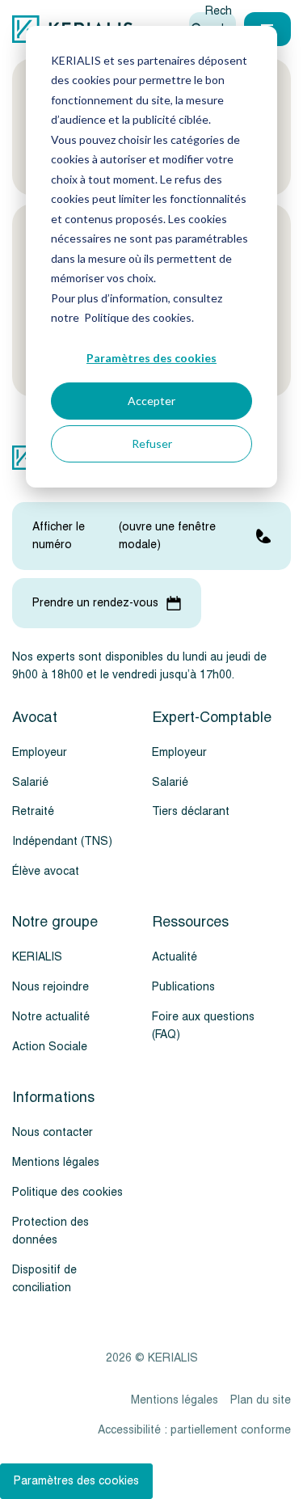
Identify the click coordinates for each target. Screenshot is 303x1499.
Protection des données (50, 1231)
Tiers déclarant (190, 811)
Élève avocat (45, 871)
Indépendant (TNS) (62, 841)
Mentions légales (55, 1162)
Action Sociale (49, 1046)
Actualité (174, 957)
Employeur (39, 752)
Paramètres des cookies (151, 358)
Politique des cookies (67, 1192)
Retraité (33, 811)
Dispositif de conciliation (44, 1278)
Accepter (151, 400)
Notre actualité (51, 1016)
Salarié (30, 782)
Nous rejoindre (50, 987)
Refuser (152, 443)
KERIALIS (37, 957)
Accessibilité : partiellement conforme (194, 1430)
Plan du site (260, 1400)
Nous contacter (52, 1132)
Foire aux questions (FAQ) (203, 1025)
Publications (183, 987)
